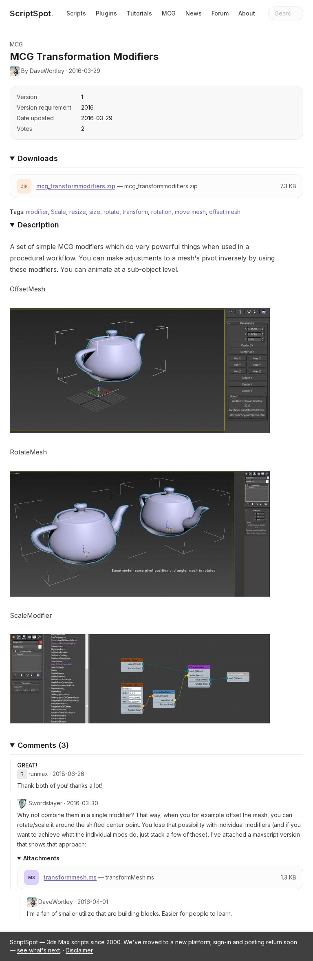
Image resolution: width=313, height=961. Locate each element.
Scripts (76, 13)
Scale (58, 211)
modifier (37, 211)
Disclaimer (79, 950)
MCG (169, 13)
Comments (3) (43, 745)
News (193, 13)
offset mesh (224, 211)
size (94, 211)
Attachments (41, 858)
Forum (220, 13)
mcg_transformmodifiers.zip (75, 186)
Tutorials (139, 13)
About (246, 13)
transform (135, 211)
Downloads (38, 158)
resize (77, 211)
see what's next (38, 950)
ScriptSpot (31, 13)
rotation (161, 211)
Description (38, 224)
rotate (111, 211)
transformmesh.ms (70, 877)
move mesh (190, 211)
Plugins (106, 13)
